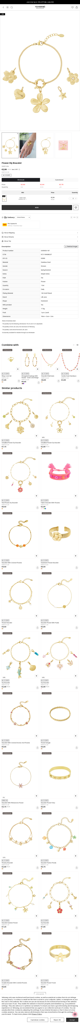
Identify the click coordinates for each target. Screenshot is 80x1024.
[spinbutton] (73, 198)
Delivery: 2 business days (15, 225)
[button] (70, 198)
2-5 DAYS (7, 175)
